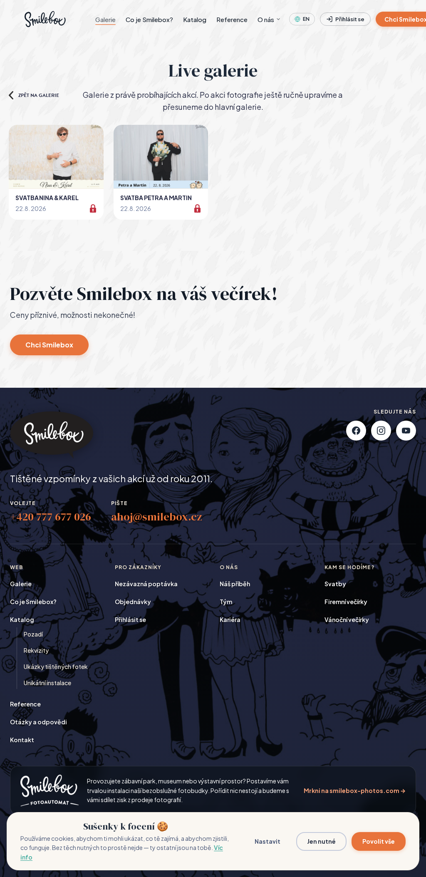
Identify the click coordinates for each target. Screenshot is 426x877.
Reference (232, 19)
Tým (226, 601)
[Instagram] (381, 431)
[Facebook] (356, 431)
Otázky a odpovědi (38, 722)
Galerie (105, 19)
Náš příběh (235, 583)
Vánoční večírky (346, 619)
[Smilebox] (44, 19)
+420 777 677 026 (50, 516)
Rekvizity (36, 650)
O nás (266, 19)
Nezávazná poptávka (146, 583)
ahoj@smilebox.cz (156, 516)
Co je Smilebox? (149, 19)
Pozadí (33, 634)
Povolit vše (378, 841)
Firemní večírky (345, 601)
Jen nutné (321, 841)
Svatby (335, 583)
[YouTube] (406, 431)
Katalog (194, 19)
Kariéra (230, 619)
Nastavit (267, 841)
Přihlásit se (349, 19)
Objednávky (133, 601)
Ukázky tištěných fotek (56, 666)
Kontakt (22, 739)
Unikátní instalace (47, 682)
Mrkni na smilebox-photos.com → (355, 790)
